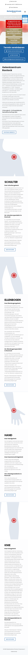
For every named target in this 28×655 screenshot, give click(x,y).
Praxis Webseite (14, 7)
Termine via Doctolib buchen (14, 51)
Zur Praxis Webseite (9, 132)
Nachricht (25, 21)
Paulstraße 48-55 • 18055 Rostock (14, 4)
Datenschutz (14, 651)
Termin (25, 18)
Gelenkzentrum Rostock (12, 649)
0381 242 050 (13, 1)
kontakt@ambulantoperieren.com (15, 59)
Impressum (21, 649)
